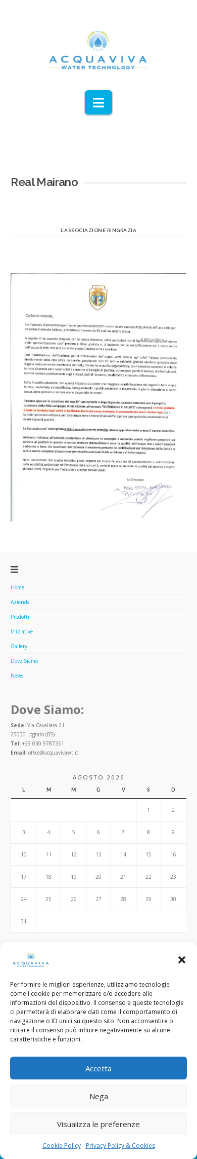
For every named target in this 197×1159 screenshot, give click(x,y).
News (17, 675)
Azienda (20, 602)
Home (17, 587)
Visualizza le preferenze (98, 1124)
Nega (98, 1096)
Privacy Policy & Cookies (120, 1145)
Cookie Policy (61, 1145)
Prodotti (20, 616)
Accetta (98, 1068)
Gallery (19, 646)
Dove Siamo (24, 660)
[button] (182, 960)
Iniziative (22, 631)
